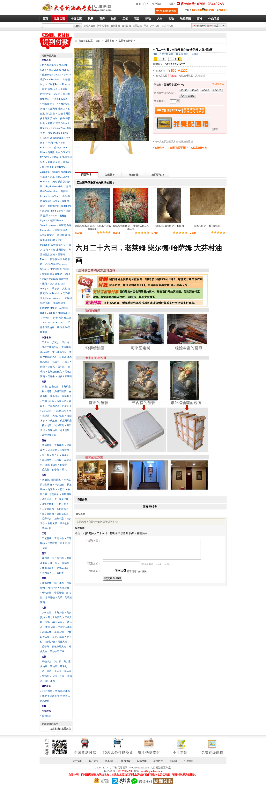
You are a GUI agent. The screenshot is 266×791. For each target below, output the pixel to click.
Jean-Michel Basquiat (53, 322)
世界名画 (109, 40)
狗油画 (45, 676)
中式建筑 (52, 420)
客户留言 (156, 3)
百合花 (55, 469)
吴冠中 (51, 376)
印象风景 (67, 396)
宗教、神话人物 (53, 622)
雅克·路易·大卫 (50, 89)
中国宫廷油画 (65, 627)
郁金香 (63, 464)
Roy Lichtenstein (54, 186)
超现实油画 (89, 25)
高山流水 (54, 396)
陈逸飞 (51, 366)
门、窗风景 (58, 572)
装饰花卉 (46, 445)
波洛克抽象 (48, 504)
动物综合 (46, 661)
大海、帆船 (58, 415)
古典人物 (59, 612)
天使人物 (62, 641)
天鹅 (54, 676)
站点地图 (142, 761)
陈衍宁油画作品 (50, 347)
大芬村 (172, 3)
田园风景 (64, 563)
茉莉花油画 (51, 464)
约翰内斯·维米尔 (56, 108)
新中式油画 (103, 25)
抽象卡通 (59, 518)
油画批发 (125, 761)
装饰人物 (46, 528)
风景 (44, 381)
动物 (44, 656)
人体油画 (154, 25)
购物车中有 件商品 (207, 25)
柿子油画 (59, 583)
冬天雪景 (64, 430)
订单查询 (189, 761)
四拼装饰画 (62, 509)
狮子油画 (50, 681)
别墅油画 (137, 25)
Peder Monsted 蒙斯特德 (55, 278)
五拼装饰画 (48, 513)
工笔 (44, 533)
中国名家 (46, 337)
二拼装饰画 (62, 504)
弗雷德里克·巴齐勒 (60, 269)
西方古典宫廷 (55, 617)
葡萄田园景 (48, 568)
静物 (44, 578)
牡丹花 (55, 455)
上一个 (159, 59)
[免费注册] (221, 10)
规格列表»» (218, 84)
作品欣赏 (46, 711)
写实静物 (52, 587)
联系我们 (109, 761)
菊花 (64, 469)
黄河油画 (52, 430)
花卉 (44, 440)
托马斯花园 (60, 411)
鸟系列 (63, 666)
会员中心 (141, 3)
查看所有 (66, 728)
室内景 (45, 572)
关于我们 (77, 761)
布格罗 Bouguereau (52, 137)
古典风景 (66, 386)
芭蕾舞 (45, 646)
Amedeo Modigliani (58, 133)
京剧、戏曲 (58, 636)
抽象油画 (115, 25)
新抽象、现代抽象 (51, 479)
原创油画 (46, 715)
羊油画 (67, 671)
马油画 (53, 666)
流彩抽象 (46, 518)
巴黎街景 (67, 406)
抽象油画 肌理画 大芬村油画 (169, 225)
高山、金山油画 (50, 386)
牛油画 (57, 671)
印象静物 (64, 587)
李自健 (65, 342)
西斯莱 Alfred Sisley (52, 210)
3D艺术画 (47, 691)
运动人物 (46, 632)
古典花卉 (59, 445)
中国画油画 (53, 406)
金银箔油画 (62, 513)
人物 (44, 607)
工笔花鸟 (46, 538)
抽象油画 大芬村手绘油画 (207, 225)
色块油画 (46, 499)
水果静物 (50, 597)
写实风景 (61, 401)
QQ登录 (209, 10)
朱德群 (61, 489)
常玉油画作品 (59, 352)
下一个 (175, 59)
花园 (44, 553)
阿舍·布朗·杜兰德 (62, 317)
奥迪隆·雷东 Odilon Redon (56, 274)
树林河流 (46, 391)
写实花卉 (64, 450)
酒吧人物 (50, 641)
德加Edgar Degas (51, 74)
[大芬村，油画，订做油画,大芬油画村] (76, 12)
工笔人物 (59, 538)
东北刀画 (46, 411)
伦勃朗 (66, 162)
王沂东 (45, 342)
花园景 (45, 558)
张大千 (55, 361)
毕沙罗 (55, 288)
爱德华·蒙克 (54, 162)
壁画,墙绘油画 (62, 691)
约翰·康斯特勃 (58, 249)
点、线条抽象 (61, 499)
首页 (98, 40)
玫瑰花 (65, 455)
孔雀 (62, 676)
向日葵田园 (58, 558)
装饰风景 (52, 523)
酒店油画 (126, 25)
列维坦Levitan (59, 99)
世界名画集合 (126, 40)
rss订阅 (173, 761)
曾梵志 (55, 342)
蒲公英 (53, 563)
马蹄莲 (57, 459)
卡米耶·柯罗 (48, 103)
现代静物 (46, 592)
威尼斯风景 (66, 420)
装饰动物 (64, 523)
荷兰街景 (46, 425)
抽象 (44, 474)
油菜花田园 (62, 568)
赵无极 (51, 489)
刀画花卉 (52, 450)
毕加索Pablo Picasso (59, 84)
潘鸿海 (61, 366)
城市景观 (59, 425)
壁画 (146, 25)
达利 (44, 283)
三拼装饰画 (48, 509)
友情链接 (158, 761)
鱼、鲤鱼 (46, 671)
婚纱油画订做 (57, 651)
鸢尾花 (45, 469)
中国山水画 (48, 401)
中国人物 (50, 627)
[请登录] (196, 10)
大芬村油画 (168, 25)
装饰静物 (46, 583)
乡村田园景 (60, 391)
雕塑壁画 (46, 686)
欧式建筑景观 (49, 435)
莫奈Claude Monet (59, 69)
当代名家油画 (65, 376)
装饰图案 (66, 494)
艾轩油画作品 (55, 371)
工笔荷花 (52, 543)
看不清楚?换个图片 (136, 571)
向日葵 (45, 455)
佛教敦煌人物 (59, 646)
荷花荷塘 (46, 459)
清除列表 (55, 728)
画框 (44, 706)
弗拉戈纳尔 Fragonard (59, 206)
